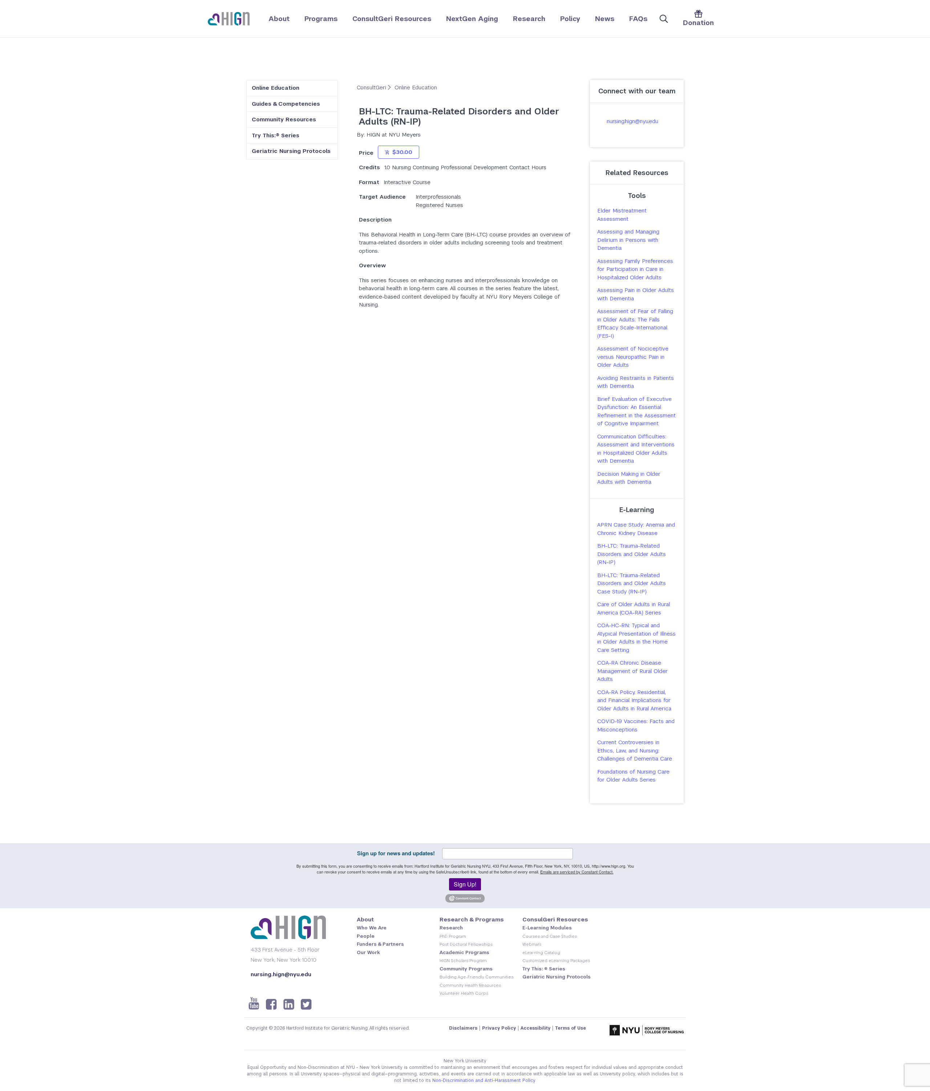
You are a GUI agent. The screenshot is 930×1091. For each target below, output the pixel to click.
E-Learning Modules (547, 928)
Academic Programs (464, 952)
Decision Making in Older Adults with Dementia (628, 478)
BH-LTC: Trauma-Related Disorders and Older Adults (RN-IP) (631, 553)
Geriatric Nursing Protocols (291, 150)
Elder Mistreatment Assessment (622, 214)
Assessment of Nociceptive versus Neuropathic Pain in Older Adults (632, 356)
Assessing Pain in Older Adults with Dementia (635, 294)
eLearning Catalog (541, 952)
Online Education (275, 87)
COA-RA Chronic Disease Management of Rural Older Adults (632, 670)
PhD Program (453, 936)
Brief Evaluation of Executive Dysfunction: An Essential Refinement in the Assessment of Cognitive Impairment (636, 411)
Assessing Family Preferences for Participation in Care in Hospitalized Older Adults (635, 269)
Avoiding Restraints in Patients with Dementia (635, 382)
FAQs (638, 19)
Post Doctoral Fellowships (466, 944)
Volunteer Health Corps (464, 993)
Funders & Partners (380, 944)
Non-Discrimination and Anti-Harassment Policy (483, 1080)
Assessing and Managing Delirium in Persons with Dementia (628, 239)
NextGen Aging (472, 19)
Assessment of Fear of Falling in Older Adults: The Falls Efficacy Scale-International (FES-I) (635, 323)
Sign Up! (465, 884)
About (279, 19)
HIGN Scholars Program (463, 960)
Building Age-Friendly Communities (476, 977)
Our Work (368, 952)
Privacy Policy (499, 1028)
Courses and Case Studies (549, 936)
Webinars (531, 944)
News (604, 19)
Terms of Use (570, 1028)
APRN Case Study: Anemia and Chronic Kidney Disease (636, 528)
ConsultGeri (372, 87)
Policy (570, 19)
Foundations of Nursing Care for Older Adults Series (633, 775)
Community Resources (284, 119)
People (366, 936)
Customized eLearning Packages (556, 960)
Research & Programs (472, 919)
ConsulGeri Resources (555, 919)
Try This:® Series (275, 135)
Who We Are (372, 928)
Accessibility (535, 1028)
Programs (320, 19)
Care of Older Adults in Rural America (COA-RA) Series (633, 608)
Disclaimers (463, 1028)
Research (529, 19)
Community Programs (466, 969)
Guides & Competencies (286, 103)
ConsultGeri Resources (391, 19)
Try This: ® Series (543, 969)
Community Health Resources (470, 985)
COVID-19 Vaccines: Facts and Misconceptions (636, 725)
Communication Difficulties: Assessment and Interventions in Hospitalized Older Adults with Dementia (636, 449)
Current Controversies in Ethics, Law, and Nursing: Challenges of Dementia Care (634, 750)
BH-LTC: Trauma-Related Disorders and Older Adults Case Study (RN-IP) (631, 583)
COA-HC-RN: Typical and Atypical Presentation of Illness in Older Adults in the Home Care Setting (636, 637)
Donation (698, 23)
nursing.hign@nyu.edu (632, 121)
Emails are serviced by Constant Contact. (577, 872)
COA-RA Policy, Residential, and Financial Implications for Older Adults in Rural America (634, 700)
